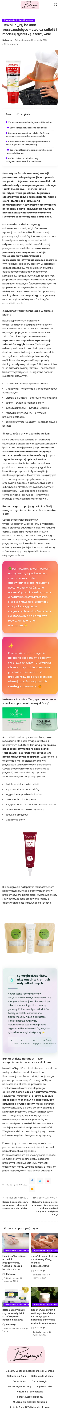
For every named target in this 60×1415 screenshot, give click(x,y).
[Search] (56, 5)
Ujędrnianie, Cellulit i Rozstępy (18, 20)
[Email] (32, 1189)
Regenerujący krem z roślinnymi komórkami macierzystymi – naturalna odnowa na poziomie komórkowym (43, 1316)
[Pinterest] (48, 1181)
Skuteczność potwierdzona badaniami (28, 128)
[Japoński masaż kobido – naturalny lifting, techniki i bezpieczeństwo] (44, 1243)
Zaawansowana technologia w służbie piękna (30, 122)
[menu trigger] (5, 5)
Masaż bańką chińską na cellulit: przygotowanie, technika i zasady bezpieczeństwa (14, 1263)
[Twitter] (40, 1181)
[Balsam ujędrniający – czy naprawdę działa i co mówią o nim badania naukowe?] (15, 1297)
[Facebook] (32, 1181)
